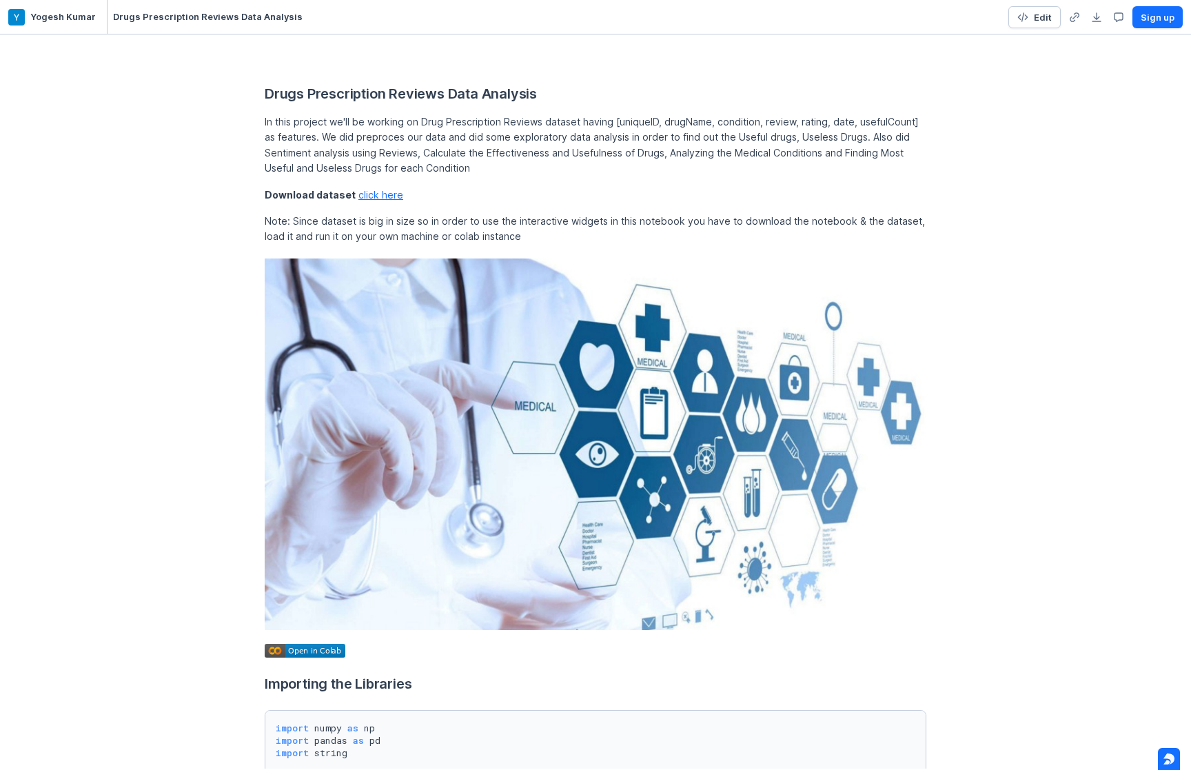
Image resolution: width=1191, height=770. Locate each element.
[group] (1074, 17)
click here (380, 195)
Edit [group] (1043, 17)
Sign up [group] (1157, 17)
